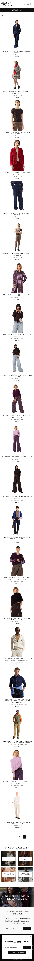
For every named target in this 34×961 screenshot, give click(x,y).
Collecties (18, 893)
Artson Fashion (6, 4)
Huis (13, 893)
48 (20, 837)
